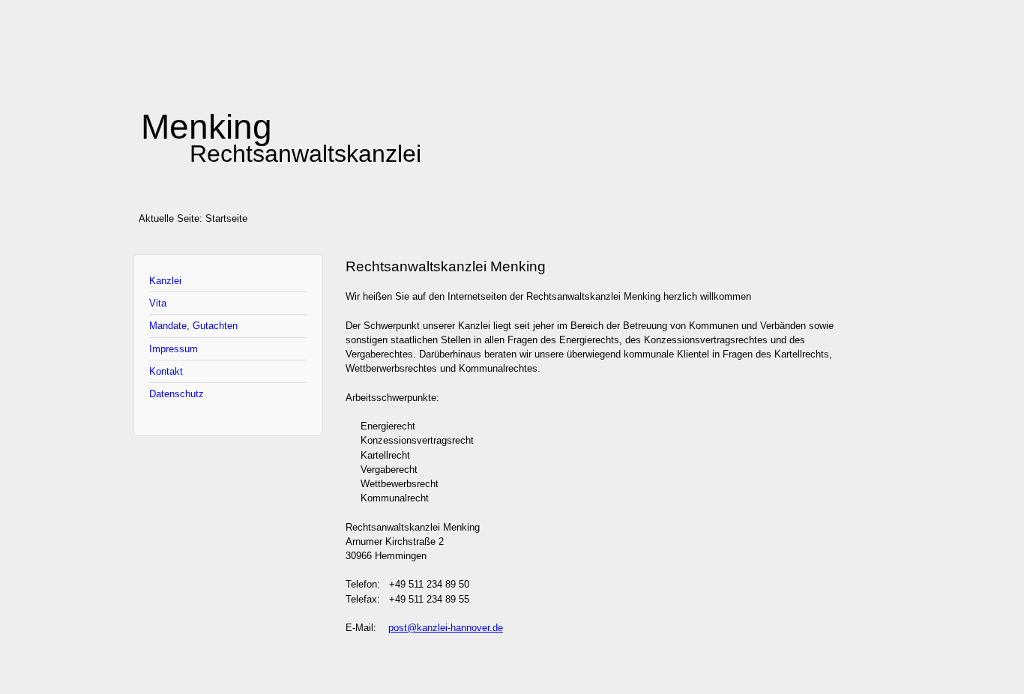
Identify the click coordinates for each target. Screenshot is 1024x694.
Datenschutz (176, 393)
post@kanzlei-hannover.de (445, 627)
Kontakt (166, 371)
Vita (157, 303)
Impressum (173, 348)
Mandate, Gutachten (193, 325)
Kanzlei (165, 280)
